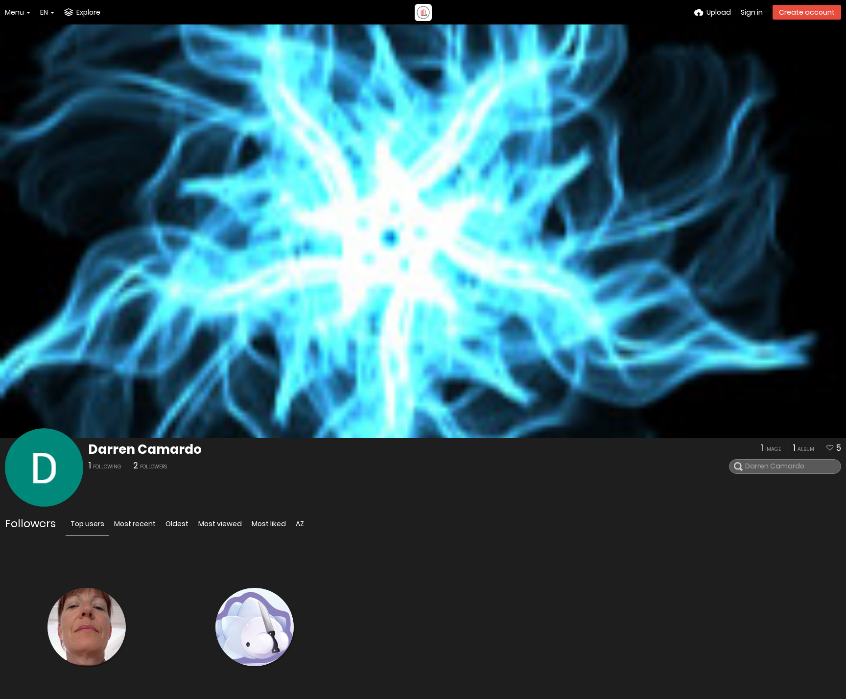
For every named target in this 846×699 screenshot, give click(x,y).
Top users (87, 524)
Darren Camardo (145, 449)
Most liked (269, 524)
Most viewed (220, 524)
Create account (807, 12)
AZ (300, 524)
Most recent (135, 524)
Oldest (176, 524)
